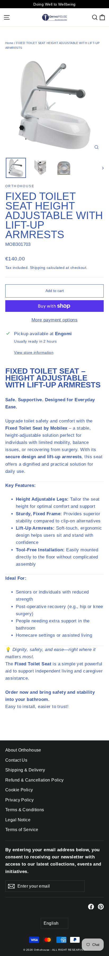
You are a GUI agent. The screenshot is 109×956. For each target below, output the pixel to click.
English (51, 923)
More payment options (54, 319)
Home (9, 43)
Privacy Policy (19, 800)
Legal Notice (17, 820)
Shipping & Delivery (25, 770)
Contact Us (16, 760)
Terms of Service (21, 829)
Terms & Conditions (24, 809)
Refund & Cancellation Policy (34, 780)
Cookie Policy (19, 790)
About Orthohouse (23, 750)
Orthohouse (19, 186)
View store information (33, 353)
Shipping (37, 267)
